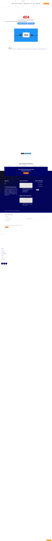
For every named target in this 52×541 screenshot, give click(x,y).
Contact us (6, 227)
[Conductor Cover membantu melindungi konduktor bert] (26, 68)
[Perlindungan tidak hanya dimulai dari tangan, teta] (40, 78)
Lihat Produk (31, 23)
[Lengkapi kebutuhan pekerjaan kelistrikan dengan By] (11, 57)
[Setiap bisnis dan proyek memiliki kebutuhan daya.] (40, 103)
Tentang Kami (20, 3)
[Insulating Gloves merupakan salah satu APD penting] (11, 103)
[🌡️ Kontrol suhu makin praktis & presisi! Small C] (11, 141)
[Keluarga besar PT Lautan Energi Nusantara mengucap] (26, 135)
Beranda (13, 3)
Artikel (34, 3)
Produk (16, 3)
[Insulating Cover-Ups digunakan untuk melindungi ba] (11, 78)
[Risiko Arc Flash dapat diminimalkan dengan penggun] (40, 55)
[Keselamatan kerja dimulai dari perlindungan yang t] (26, 103)
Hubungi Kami (38, 3)
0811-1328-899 (40, 184)
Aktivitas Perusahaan (26, 3)
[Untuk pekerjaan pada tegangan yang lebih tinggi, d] (26, 89)
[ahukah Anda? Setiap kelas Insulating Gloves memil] (40, 90)
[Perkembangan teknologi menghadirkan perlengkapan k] (11, 89)
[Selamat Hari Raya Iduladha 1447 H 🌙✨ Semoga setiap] (11, 118)
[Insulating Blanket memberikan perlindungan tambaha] (40, 68)
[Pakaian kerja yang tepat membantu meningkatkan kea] (26, 78)
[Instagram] (36, 189)
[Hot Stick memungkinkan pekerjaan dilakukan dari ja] (11, 68)
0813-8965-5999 (40, 186)
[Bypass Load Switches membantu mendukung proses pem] (26, 55)
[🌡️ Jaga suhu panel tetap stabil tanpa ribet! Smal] (40, 120)
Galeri (31, 3)
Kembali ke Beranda (22, 23)
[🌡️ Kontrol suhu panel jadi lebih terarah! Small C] (26, 120)
